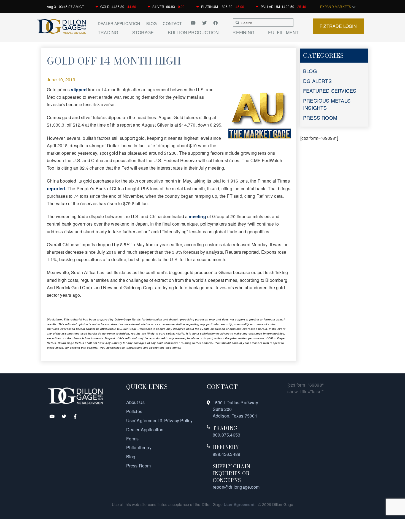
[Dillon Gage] (75, 395)
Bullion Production (193, 33)
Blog (151, 23)
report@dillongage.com (236, 487)
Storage (143, 33)
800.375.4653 (226, 435)
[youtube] (195, 23)
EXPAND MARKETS (336, 6)
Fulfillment (283, 33)
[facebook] (215, 23)
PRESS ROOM (320, 117)
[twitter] (204, 23)
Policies (134, 411)
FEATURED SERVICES (329, 90)
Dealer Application (119, 23)
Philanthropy (139, 447)
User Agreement (239, 504)
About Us (135, 402)
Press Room (138, 465)
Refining (243, 33)
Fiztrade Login (338, 26)
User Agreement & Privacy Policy (159, 420)
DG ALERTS (317, 80)
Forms (132, 438)
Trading (108, 33)
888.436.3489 (226, 454)
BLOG (310, 70)
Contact (172, 23)
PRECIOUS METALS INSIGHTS (326, 104)
